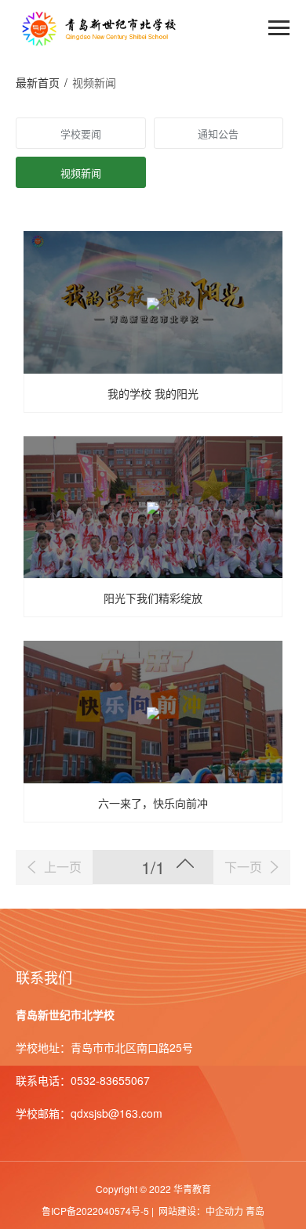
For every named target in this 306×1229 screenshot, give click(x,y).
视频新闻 (80, 172)
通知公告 (218, 133)
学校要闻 (80, 133)
